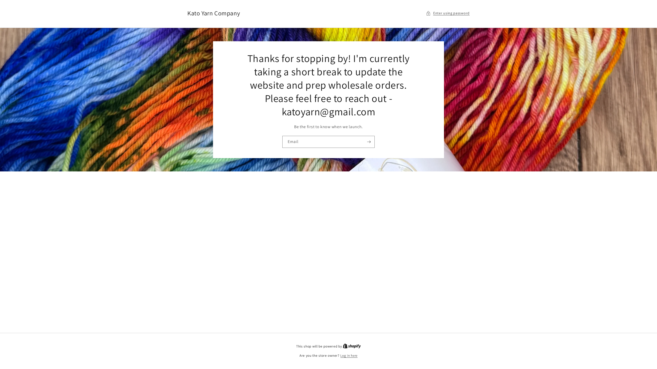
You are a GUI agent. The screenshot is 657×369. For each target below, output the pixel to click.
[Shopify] (352, 346)
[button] (448, 13)
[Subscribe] (368, 142)
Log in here (349, 355)
